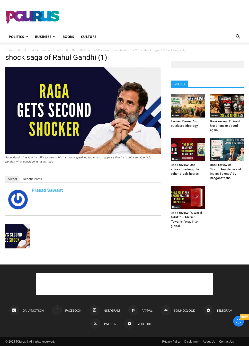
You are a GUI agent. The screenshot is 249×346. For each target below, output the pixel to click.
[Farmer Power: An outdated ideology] (188, 106)
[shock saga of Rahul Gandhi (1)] (83, 153)
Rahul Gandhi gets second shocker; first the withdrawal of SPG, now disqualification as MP (78, 50)
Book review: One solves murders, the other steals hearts (185, 169)
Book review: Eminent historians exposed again (225, 125)
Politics (16, 36)
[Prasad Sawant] (18, 208)
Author (12, 179)
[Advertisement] (155, 17)
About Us (209, 341)
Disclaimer (191, 341)
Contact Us (226, 341)
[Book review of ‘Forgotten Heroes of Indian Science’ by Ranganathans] (227, 149)
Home (9, 50)
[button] (238, 37)
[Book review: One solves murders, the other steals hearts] (188, 149)
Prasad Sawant (47, 190)
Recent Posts (32, 179)
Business (43, 36)
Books (68, 36)
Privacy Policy (171, 341)
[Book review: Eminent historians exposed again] (227, 106)
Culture (89, 36)
